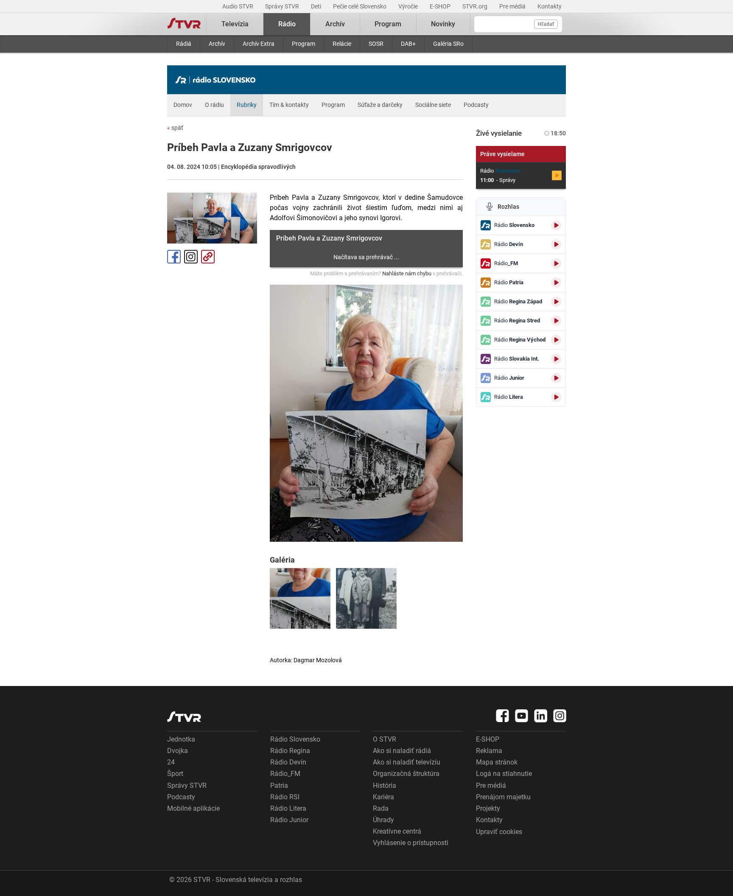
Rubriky (247, 104)
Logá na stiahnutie (504, 774)
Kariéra (383, 797)
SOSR (376, 43)
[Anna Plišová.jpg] (300, 598)
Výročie (408, 6)
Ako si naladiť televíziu (406, 762)
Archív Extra (258, 43)
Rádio (287, 24)
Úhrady (383, 820)
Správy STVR (282, 6)
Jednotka (181, 739)
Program (303, 43)
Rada (381, 808)
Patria (279, 785)
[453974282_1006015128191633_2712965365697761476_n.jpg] (366, 598)
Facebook (174, 256)
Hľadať (546, 24)
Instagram (191, 256)
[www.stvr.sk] (184, 716)
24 (171, 762)
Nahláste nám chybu (406, 273)
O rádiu (214, 104)
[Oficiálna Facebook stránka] (502, 715)
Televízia (235, 24)
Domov (182, 104)
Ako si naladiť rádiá (402, 751)
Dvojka (177, 751)
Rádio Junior (289, 820)
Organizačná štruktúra (406, 774)
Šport (175, 774)
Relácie (342, 43)
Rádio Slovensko (295, 739)
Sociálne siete (433, 104)
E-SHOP (441, 6)
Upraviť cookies (499, 832)
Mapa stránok (497, 762)
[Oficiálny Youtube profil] (521, 715)
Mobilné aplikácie (193, 808)
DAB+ (408, 43)
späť (175, 127)
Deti (316, 6)
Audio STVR (238, 6)
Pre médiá (513, 6)
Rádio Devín (288, 762)
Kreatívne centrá (397, 831)
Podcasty (476, 104)
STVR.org (475, 6)
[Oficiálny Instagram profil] (559, 715)
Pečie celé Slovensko (360, 6)
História (384, 785)
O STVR (384, 739)
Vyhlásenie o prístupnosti (410, 843)
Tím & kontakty (289, 104)
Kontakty (549, 6)
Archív (217, 43)
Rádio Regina (290, 751)
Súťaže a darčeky (380, 104)
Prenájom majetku (503, 797)
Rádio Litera (288, 808)
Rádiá (183, 43)
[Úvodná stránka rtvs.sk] (184, 24)
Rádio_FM (285, 774)
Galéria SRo (448, 43)
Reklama (489, 751)
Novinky (443, 24)
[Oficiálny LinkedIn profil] (540, 715)
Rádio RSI (284, 797)
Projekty (488, 808)
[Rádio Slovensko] (218, 80)
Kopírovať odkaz (208, 256)
